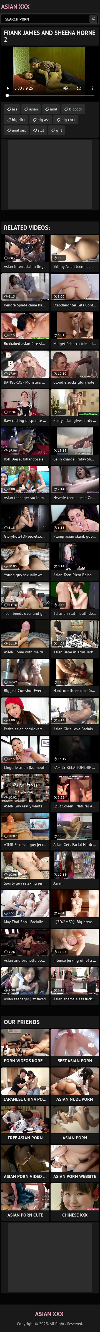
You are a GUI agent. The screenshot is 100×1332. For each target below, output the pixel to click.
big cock (68, 119)
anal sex (19, 130)
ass (14, 109)
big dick (19, 119)
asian (33, 109)
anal (53, 109)
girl (59, 130)
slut (41, 130)
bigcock (75, 109)
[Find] (93, 19)
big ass (43, 119)
